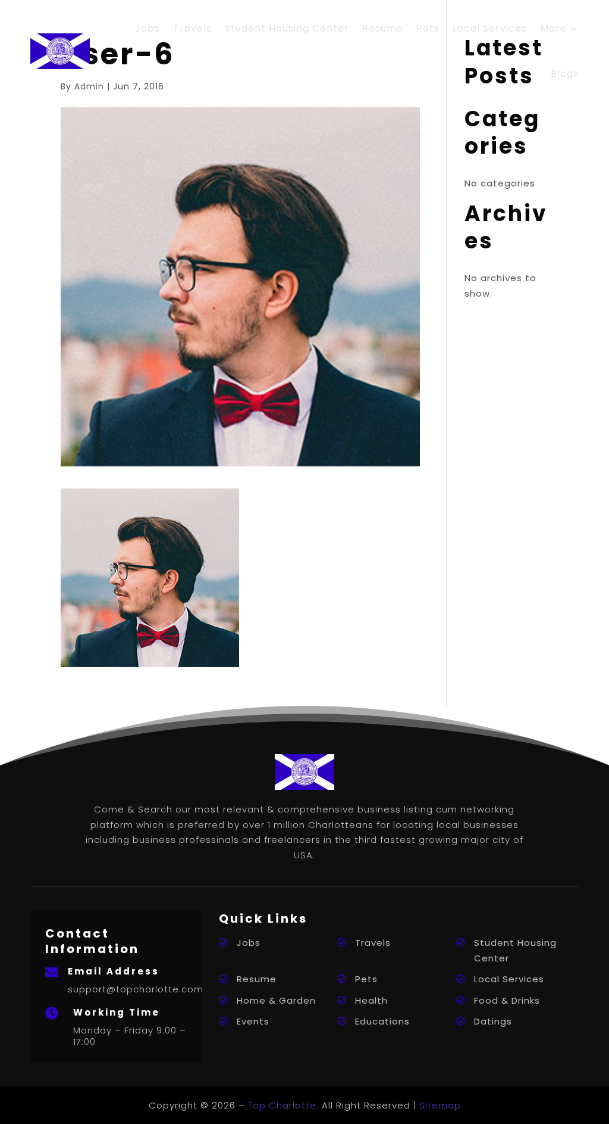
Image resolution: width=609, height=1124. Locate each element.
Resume (382, 28)
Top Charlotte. (283, 1105)
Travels (192, 28)
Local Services (490, 28)
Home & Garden (276, 1000)
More (553, 28)
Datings (493, 1021)
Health (371, 1000)
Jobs (147, 28)
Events (253, 1021)
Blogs (565, 73)
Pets (428, 28)
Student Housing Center (287, 28)
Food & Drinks (507, 1000)
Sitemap (440, 1105)
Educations (382, 1021)
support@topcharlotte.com (135, 989)
